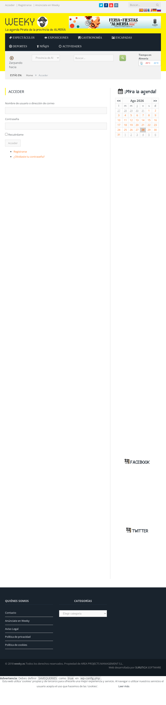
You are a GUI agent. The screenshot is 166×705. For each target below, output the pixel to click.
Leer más (123, 686)
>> (155, 101)
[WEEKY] (35, 23)
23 (155, 125)
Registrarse (25, 5)
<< (119, 101)
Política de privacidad (18, 637)
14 (143, 120)
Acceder (10, 5)
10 (118, 120)
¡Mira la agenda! (139, 92)
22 (149, 125)
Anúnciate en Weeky (47, 5)
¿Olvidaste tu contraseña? (29, 156)
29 (131, 110)
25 (125, 130)
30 (137, 110)
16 (155, 120)
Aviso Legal (11, 629)
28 (125, 110)
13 (137, 120)
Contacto (10, 612)
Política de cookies (16, 645)
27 (118, 110)
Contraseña (12, 119)
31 (143, 110)
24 (118, 130)
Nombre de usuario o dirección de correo (29, 103)
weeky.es (19, 663)
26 (131, 130)
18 (125, 125)
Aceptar (108, 686)
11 (125, 120)
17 (118, 125)
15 (149, 120)
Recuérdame (15, 134)
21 (143, 125)
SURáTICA (141, 667)
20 (137, 125)
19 (131, 125)
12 (131, 120)
